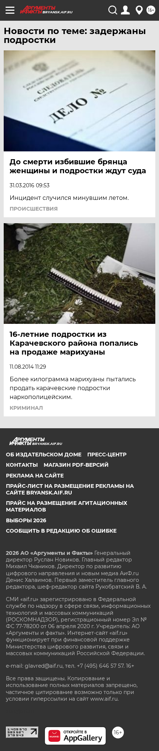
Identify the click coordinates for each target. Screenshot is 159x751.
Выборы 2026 (26, 520)
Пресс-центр (106, 454)
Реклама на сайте (35, 475)
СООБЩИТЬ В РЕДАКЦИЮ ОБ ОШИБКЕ (61, 530)
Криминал (26, 407)
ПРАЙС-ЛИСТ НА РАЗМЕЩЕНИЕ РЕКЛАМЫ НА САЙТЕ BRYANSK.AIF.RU (70, 489)
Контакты (22, 465)
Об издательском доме (43, 454)
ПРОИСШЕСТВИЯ (34, 208)
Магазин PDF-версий (76, 465)
